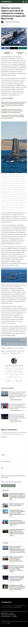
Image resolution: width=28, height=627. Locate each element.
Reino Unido (21, 351)
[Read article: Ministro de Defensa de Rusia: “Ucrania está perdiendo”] (5, 505)
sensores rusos (5, 353)
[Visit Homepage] (6, 1)
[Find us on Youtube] (8, 623)
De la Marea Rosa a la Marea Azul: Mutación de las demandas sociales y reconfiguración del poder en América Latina (17, 587)
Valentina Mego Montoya (15, 410)
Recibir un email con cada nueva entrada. (11, 482)
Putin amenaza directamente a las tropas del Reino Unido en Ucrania (13, 341)
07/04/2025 (5, 24)
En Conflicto (6, 5)
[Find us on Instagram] (5, 623)
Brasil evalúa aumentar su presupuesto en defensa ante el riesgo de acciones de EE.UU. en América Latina (17, 522)
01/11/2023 (12, 507)
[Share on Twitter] (14, 48)
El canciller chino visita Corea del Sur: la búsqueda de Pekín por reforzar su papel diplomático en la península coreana (12, 111)
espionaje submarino (11, 351)
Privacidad (14, 616)
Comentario (4, 437)
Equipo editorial (4, 613)
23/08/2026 (12, 401)
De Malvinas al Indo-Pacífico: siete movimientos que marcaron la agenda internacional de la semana (16, 559)
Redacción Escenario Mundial (12, 22)
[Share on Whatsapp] (23, 48)
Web (2, 467)
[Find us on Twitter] (3, 623)
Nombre (3, 455)
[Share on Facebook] (5, 48)
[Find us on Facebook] (1, 623)
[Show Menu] (23, 1)
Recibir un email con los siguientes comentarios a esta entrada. (13, 476)
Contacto (11, 613)
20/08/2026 (12, 517)
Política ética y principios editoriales (8, 614)
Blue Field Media (19, 605)
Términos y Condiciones (6, 616)
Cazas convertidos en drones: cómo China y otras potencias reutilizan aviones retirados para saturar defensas (12, 116)
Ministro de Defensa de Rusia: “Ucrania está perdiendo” (16, 504)
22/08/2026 (24, 410)
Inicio (2, 5)
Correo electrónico (6, 461)
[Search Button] (26, 1)
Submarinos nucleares (16, 353)
